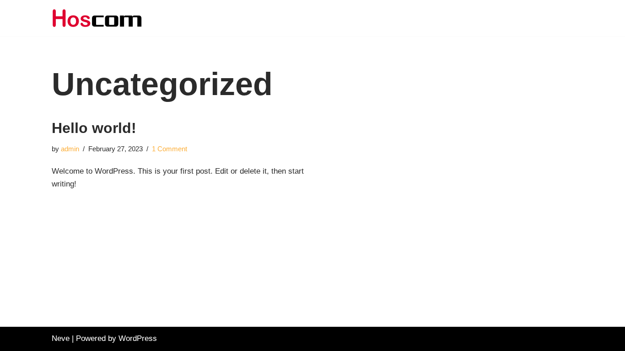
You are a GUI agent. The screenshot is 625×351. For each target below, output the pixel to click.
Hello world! (94, 128)
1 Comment (169, 149)
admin (70, 149)
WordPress (138, 338)
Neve (61, 338)
